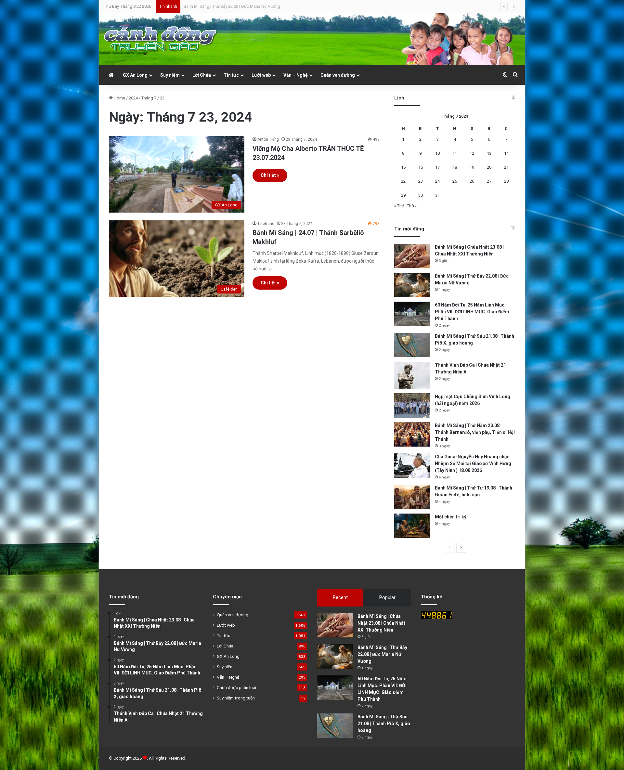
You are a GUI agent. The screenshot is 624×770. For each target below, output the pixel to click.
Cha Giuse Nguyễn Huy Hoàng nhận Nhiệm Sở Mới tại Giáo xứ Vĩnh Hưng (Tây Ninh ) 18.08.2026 (473, 463)
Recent (340, 597)
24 (437, 181)
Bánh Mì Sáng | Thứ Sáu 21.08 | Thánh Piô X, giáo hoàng (384, 723)
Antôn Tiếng (268, 139)
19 (472, 167)
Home (119, 98)
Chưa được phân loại (236, 687)
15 (403, 167)
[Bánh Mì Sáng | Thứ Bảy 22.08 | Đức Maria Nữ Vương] (412, 285)
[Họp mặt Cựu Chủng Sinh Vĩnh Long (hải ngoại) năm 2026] (412, 405)
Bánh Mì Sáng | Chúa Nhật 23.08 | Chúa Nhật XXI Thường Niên (381, 623)
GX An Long (135, 75)
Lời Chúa (201, 75)
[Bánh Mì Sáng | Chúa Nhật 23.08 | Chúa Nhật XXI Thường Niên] (412, 256)
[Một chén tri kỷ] (412, 526)
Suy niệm (170, 75)
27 (489, 181)
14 (506, 153)
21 (506, 167)
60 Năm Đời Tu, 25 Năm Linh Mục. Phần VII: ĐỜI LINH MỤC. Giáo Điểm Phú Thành (257, 6)
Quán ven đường (337, 75)
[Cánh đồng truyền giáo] (161, 39)
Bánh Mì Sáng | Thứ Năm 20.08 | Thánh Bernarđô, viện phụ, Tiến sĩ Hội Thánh (475, 432)
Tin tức (231, 75)
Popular (387, 597)
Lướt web (261, 75)
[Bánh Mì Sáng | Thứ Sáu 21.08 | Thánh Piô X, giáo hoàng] (412, 345)
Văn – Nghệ (295, 75)
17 (437, 167)
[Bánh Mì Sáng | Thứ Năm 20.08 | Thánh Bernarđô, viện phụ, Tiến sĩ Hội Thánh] (412, 434)
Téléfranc (265, 223)
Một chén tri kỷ (450, 516)
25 (454, 181)
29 (403, 195)
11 (454, 153)
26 (472, 181)
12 (472, 153)
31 (437, 195)
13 (489, 153)
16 (420, 167)
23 (420, 181)
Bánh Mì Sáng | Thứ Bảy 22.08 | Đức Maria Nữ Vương (382, 654)
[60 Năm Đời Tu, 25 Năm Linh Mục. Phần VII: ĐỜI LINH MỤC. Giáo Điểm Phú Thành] (412, 314)
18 (454, 167)
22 (403, 181)
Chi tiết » (270, 175)
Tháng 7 (148, 98)
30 (420, 195)
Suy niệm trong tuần (236, 697)
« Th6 (399, 205)
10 (437, 153)
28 (506, 181)
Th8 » (412, 205)
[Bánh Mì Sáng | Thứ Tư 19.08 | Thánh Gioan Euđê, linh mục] (412, 497)
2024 (133, 98)
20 (489, 167)
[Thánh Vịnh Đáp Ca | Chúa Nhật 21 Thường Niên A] (412, 375)
